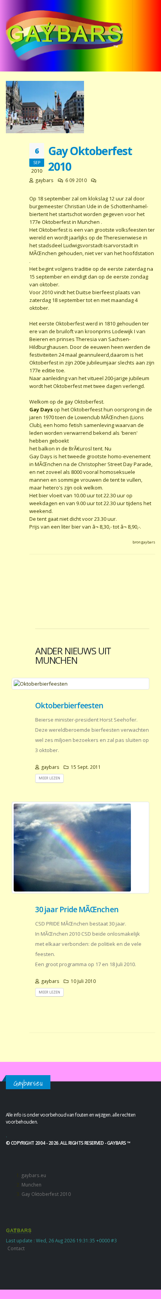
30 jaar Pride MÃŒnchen (76, 909)
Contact (16, 1248)
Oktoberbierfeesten (69, 705)
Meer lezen (49, 778)
